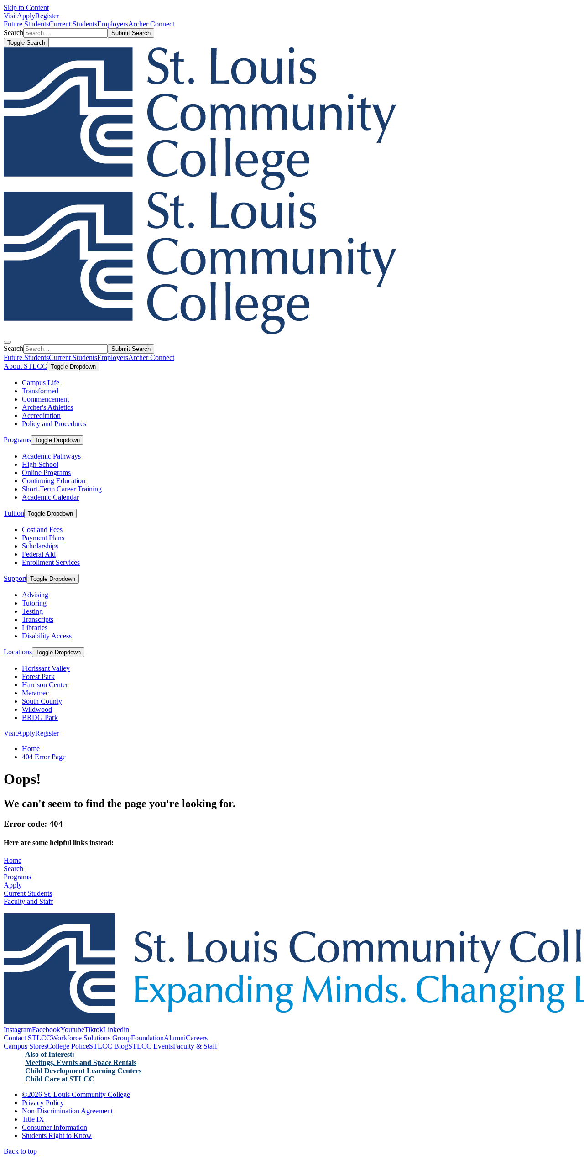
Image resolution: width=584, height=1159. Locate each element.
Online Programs (46, 472)
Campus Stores (25, 1046)
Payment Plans (43, 538)
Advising (35, 595)
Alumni (175, 1038)
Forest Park (38, 676)
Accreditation (41, 415)
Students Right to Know (57, 1135)
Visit (10, 16)
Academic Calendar (50, 497)
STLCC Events (150, 1046)
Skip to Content (26, 7)
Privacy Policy (43, 1103)
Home (31, 748)
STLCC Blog (108, 1046)
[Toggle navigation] (7, 342)
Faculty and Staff (28, 901)
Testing (32, 611)
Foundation (147, 1038)
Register (47, 16)
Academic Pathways (51, 456)
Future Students (26, 24)
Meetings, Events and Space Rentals (80, 1062)
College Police (68, 1046)
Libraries (34, 628)
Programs (17, 440)
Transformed (40, 391)
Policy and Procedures (54, 424)
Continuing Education (53, 481)
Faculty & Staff (195, 1046)
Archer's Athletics (47, 407)
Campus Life (40, 382)
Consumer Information (54, 1127)
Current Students (73, 24)
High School (40, 464)
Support (15, 578)
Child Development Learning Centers (83, 1071)
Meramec (35, 693)
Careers (197, 1038)
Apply (26, 16)
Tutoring (34, 603)
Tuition (14, 513)
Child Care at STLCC (59, 1079)
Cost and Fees (42, 529)
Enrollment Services (51, 562)
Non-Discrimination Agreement (67, 1111)
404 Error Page (44, 757)
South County (42, 701)
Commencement (45, 399)
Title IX (33, 1119)
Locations (18, 652)
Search (13, 868)
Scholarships (40, 546)
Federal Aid (39, 554)
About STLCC (25, 366)
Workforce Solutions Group (91, 1038)
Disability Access (47, 636)
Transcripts (37, 619)
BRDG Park (40, 717)
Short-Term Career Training (62, 489)
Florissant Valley (46, 668)
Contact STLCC (27, 1038)
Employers (112, 24)
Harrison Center (45, 685)
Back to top (20, 1151)
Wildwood (37, 709)
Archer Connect (151, 24)
